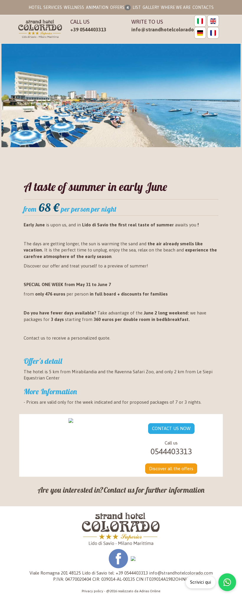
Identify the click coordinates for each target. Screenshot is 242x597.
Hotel (35, 7)
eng (213, 21)
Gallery (151, 7)
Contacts (203, 7)
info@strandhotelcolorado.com (168, 30)
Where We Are (176, 7)
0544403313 (171, 451)
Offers (119, 7)
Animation (97, 7)
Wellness (74, 7)
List (137, 7)
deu (200, 33)
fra (213, 33)
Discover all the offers (171, 468)
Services (52, 7)
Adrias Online (149, 591)
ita (200, 21)
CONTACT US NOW (171, 428)
